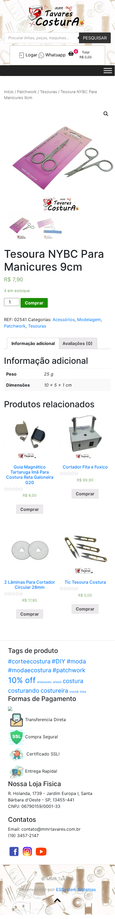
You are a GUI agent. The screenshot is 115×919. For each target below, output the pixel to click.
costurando (23, 690)
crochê (73, 691)
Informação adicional (33, 343)
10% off (22, 680)
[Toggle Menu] (108, 70)
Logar (31, 54)
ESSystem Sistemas (76, 889)
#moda (76, 661)
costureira (54, 690)
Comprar (34, 303)
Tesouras (48, 91)
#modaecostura (29, 670)
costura (73, 680)
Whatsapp (55, 54)
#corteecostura (29, 661)
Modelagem (89, 319)
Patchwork (27, 91)
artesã (57, 682)
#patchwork (69, 670)
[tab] (33, 343)
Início (9, 91)
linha (83, 691)
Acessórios (64, 319)
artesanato (44, 682)
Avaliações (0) (77, 343)
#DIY (58, 661)
